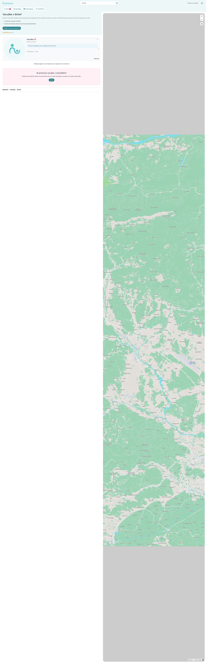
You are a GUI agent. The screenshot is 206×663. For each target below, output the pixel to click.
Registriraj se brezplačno (12, 28)
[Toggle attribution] (203, 660)
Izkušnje (18, 9)
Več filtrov (40, 9)
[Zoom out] (201, 19)
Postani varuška (192, 3)
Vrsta (7, 9)
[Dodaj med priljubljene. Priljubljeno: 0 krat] (97, 39)
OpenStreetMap (198, 660)
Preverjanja (29, 9)
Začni (51, 80)
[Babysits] (8, 3)
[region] (154, 337)
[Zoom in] (201, 16)
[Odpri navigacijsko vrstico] (201, 3)
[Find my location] (201, 23)
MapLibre (191, 660)
